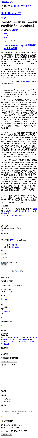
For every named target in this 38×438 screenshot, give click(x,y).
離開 (10, 434)
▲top (2, 250)
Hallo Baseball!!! (11, 13)
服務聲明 (19, 413)
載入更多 (3, 253)
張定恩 (3, 230)
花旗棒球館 (15, 247)
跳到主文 (3, 18)
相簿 (5, 33)
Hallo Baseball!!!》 (16, 215)
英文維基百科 (25, 81)
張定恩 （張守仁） (16, 337)
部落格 (6, 35)
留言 (15, 240)
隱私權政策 (31, 411)
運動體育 (15, 30)
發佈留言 (3, 264)
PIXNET (8, 411)
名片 (5, 38)
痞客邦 (12, 240)
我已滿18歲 (4, 434)
